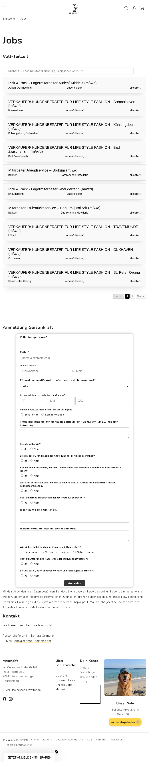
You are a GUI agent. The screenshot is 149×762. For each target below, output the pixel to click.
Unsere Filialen (65, 680)
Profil (83, 682)
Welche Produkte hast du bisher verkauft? (48, 528)
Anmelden (74, 583)
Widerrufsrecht (42, 739)
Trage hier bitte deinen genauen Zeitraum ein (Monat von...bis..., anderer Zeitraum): (69, 423)
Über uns (61, 675)
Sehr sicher (32, 552)
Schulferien (32, 414)
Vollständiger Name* (33, 337)
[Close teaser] (56, 752)
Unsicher (65, 552)
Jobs (23, 18)
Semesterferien (54, 414)
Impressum (116, 739)
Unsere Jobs (64, 684)
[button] (5, 8)
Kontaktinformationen (20, 744)
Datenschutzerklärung (69, 739)
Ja (26, 449)
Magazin (61, 689)
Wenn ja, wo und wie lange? (39, 509)
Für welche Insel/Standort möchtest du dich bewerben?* (58, 380)
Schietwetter (22, 739)
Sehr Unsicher (86, 552)
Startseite (9, 18)
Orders (84, 667)
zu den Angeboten (123, 722)
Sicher (49, 552)
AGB (89, 739)
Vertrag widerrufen (90, 694)
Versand (101, 739)
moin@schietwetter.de (26, 689)
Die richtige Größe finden (88, 674)
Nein (36, 449)
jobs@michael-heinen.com (32, 641)
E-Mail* (24, 352)
